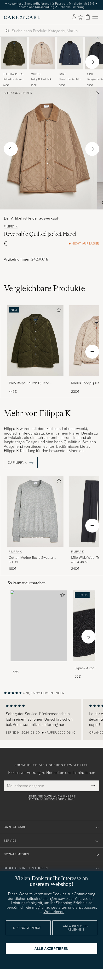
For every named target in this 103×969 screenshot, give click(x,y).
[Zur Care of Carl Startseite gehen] (22, 17)
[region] (51, 719)
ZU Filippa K (18, 462)
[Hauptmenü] (95, 17)
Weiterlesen (54, 911)
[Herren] (39, 625)
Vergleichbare (44, 288)
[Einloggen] (74, 17)
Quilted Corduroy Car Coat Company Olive (13, 79)
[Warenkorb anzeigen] (87, 17)
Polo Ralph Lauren (13, 75)
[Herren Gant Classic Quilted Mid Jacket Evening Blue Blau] (70, 53)
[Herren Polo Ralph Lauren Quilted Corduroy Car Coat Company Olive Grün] (14, 53)
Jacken (26, 93)
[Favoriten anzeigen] (80, 17)
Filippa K (10, 226)
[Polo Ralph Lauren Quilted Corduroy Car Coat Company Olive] (35, 379)
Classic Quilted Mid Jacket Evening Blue (69, 79)
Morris (36, 74)
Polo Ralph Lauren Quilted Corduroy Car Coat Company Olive (35, 383)
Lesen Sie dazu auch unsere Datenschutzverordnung (52, 798)
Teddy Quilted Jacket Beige (42, 79)
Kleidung (11, 93)
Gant (62, 74)
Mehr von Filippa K (37, 413)
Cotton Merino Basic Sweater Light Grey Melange (31, 557)
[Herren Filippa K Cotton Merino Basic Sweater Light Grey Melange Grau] (35, 511)
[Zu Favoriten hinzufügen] (58, 311)
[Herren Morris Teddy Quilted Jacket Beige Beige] (42, 53)
